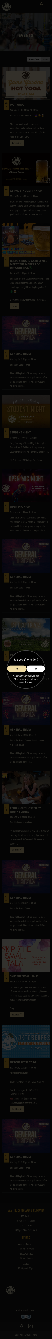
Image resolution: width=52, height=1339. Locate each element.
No (36, 668)
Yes (17, 668)
